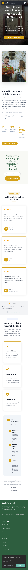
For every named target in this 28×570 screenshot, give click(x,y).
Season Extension (6, 531)
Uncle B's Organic (9, 503)
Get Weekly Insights (12, 178)
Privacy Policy (5, 549)
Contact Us (4, 545)
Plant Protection (6, 528)
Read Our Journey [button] (9, 143)
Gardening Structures (7, 524)
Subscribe (20, 565)
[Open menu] (24, 2)
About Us (4, 542)
